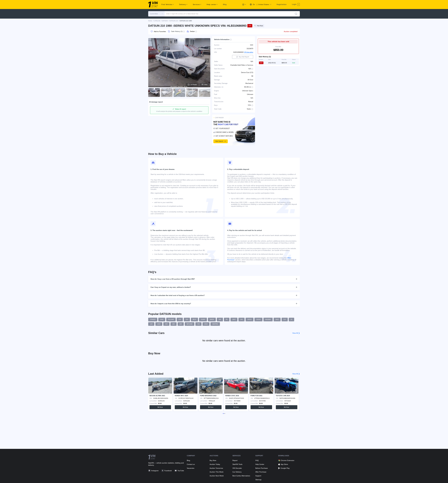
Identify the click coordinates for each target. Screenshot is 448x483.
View (205, 84)
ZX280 (203, 319)
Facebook (168, 471)
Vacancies (190, 468)
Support (258, 476)
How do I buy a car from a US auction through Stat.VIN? (173, 279)
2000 (161, 319)
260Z (277, 319)
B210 (194, 319)
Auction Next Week (217, 476)
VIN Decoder (237, 468)
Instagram (155, 471)
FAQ (257, 460)
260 (173, 324)
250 (166, 324)
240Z (206, 324)
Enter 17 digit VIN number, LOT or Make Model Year (182, 14)
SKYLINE (190, 324)
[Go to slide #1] (154, 92)
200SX (258, 319)
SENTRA (215, 324)
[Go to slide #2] (167, 92)
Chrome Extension (287, 460)
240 (241, 319)
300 (220, 319)
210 (179, 319)
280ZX (212, 319)
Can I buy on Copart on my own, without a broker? (171, 287)
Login (294, 4)
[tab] (223, 413)
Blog (225, 4)
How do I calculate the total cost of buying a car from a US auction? (178, 295)
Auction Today (215, 464)
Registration (281, 4)
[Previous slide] (151, 60)
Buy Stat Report (244, 57)
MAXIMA (268, 319)
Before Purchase (261, 468)
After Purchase (260, 472)
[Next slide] (207, 60)
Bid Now (160, 407)
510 (284, 319)
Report (234, 460)
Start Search (219, 141)
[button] (156, 13)
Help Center (259, 464)
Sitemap (258, 480)
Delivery (182, 4)
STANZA (152, 319)
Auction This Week (216, 472)
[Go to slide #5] (204, 92)
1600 (158, 324)
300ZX (249, 319)
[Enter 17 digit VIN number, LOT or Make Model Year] (296, 13)
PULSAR (171, 319)
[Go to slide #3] (179, 92)
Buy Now (213, 460)
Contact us (191, 464)
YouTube (180, 471)
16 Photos (193, 84)
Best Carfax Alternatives (241, 476)
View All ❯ (296, 333)
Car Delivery (237, 472)
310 (187, 319)
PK (227, 319)
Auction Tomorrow (216, 468)
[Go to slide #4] (192, 92)
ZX (291, 319)
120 (151, 324)
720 (198, 324)
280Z (234, 319)
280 (180, 324)
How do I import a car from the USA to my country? (171, 303)
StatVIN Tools (237, 464)
